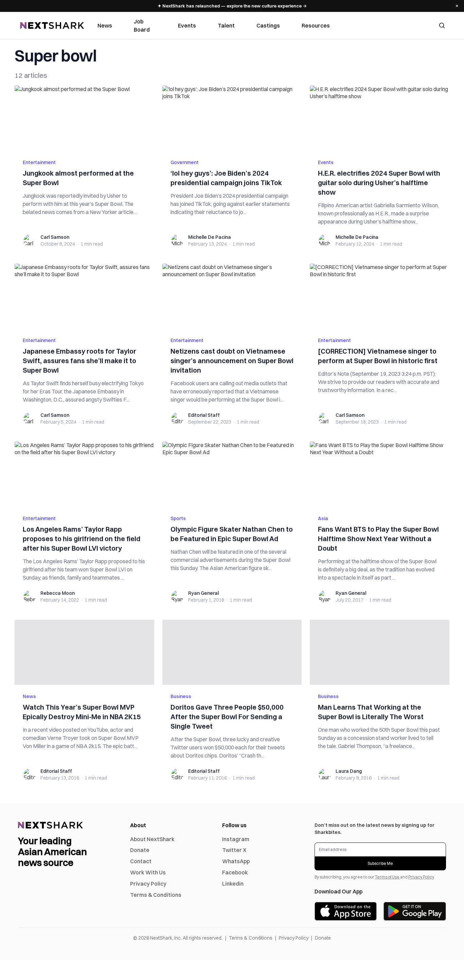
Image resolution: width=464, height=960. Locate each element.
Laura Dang (349, 771)
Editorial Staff (204, 415)
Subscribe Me (380, 863)
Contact (140, 861)
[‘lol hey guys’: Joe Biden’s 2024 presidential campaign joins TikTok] (232, 118)
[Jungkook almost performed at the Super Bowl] (84, 118)
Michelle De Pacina (209, 237)
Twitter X (234, 850)
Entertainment (39, 162)
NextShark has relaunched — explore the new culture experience (232, 5)
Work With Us (148, 872)
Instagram (235, 839)
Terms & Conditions (155, 894)
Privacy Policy (148, 883)
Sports (178, 518)
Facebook (235, 872)
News (104, 25)
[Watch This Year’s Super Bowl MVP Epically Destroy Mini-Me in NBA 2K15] (84, 652)
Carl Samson (54, 237)
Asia (323, 518)
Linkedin (233, 883)
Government (185, 162)
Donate (139, 850)
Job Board (142, 25)
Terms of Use (387, 876)
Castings (268, 25)
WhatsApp (236, 861)
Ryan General (203, 593)
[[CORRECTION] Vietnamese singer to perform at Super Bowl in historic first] (379, 296)
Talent (226, 25)
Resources (316, 25)
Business (181, 696)
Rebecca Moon (57, 593)
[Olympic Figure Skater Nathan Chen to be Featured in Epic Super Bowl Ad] (232, 474)
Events (187, 25)
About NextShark (152, 839)
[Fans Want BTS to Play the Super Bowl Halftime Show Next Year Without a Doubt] (379, 474)
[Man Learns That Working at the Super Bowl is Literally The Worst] (379, 652)
